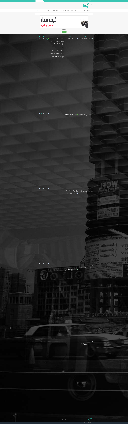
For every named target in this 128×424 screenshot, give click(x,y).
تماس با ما (88, 1)
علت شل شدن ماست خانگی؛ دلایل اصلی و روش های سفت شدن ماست (83, 343)
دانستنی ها (61, 10)
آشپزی (75, 10)
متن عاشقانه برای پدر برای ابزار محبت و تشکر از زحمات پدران (83, 39)
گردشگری (78, 10)
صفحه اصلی (41, 422)
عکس (69, 10)
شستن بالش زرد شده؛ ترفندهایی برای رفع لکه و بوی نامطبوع (69, 115)
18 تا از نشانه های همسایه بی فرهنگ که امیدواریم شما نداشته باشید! (69, 270)
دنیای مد (57, 10)
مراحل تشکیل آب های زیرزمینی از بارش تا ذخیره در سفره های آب (83, 267)
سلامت (72, 10)
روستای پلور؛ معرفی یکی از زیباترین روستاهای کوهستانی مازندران (83, 191)
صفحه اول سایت (64, 31)
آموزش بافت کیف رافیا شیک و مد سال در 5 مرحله (69, 194)
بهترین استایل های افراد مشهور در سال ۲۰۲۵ (57, 49)
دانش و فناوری (66, 10)
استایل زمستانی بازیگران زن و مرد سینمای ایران (57, 41)
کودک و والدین (49, 10)
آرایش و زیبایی (83, 10)
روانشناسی (53, 10)
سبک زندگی (88, 10)
